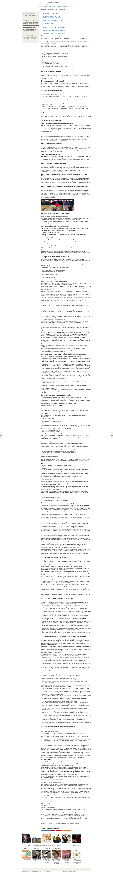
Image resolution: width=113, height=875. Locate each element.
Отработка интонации (48, 26)
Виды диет (66, 6)
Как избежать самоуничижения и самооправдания (54, 30)
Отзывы (72, 6)
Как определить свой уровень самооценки (52, 17)
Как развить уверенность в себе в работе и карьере (54, 33)
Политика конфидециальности (47, 871)
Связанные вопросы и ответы (49, 14)
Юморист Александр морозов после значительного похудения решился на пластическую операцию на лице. (31, 24)
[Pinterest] (56, 830)
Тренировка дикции (48, 22)
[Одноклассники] (66, 830)
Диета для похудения (56, 2)
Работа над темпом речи (49, 23)
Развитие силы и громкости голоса (51, 24)
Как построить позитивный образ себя (51, 29)
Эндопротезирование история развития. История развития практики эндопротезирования (29, 30)
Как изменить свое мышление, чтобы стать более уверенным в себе (58, 19)
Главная (40, 6)
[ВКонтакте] (46, 830)
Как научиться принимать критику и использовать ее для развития (57, 31)
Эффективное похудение (55, 6)
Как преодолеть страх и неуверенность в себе (53, 20)
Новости (45, 6)
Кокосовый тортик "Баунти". (29, 27)
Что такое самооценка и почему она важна (52, 16)
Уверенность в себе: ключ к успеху (50, 13)
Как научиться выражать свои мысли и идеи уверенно (54, 27)
